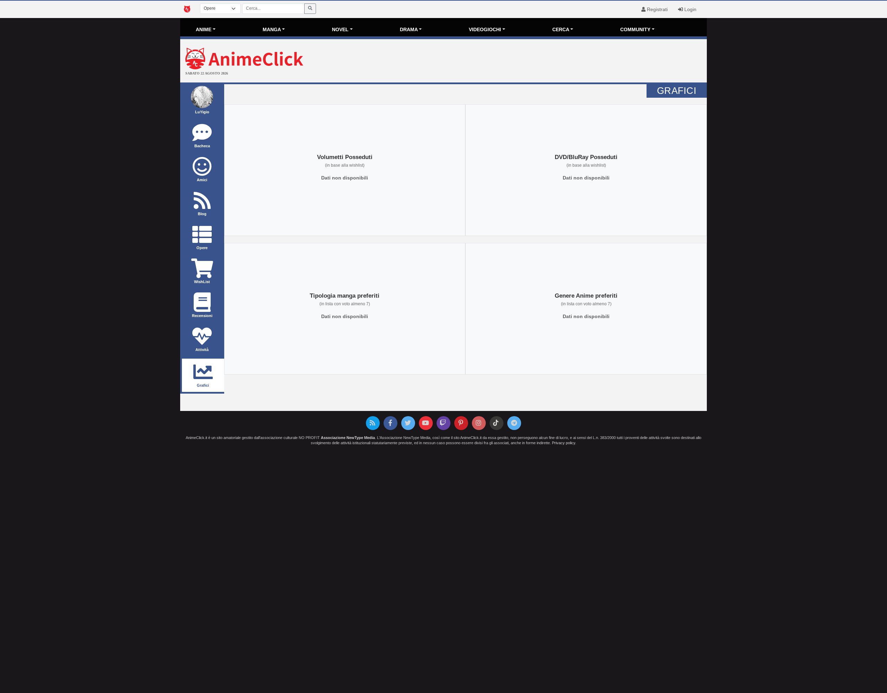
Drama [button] (409, 29)
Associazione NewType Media (348, 438)
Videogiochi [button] (485, 29)
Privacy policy (563, 443)
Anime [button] (203, 29)
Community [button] (635, 29)
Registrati (657, 9)
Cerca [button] (560, 29)
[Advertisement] (531, 61)
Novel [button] (340, 29)
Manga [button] (272, 29)
